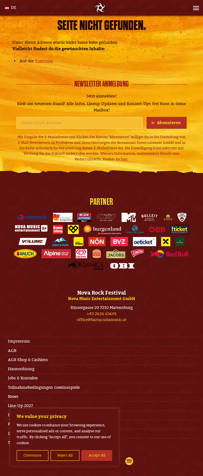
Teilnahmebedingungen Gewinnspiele (44, 387)
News (13, 396)
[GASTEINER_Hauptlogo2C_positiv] (60, 241)
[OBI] (122, 265)
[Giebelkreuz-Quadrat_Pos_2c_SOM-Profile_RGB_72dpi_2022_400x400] (165, 241)
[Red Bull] (169, 253)
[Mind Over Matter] (182, 217)
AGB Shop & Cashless (28, 359)
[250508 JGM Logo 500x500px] (168, 217)
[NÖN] (97, 241)
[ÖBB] (157, 229)
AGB (12, 350)
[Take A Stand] (73, 229)
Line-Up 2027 (20, 405)
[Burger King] (96, 253)
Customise (32, 455)
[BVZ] (119, 241)
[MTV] (128, 217)
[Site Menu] (194, 8)
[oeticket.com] (144, 241)
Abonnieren (169, 122)
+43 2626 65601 (102, 313)
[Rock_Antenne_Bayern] (84, 217)
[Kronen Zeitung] (58, 229)
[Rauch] (25, 253)
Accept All (97, 455)
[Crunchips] (137, 253)
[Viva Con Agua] (135, 229)
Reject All (65, 455)
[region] (64, 437)
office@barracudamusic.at (102, 319)
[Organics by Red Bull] (86, 265)
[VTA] (106, 217)
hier (124, 159)
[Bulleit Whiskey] (149, 217)
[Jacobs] (115, 253)
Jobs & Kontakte (23, 378)
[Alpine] (56, 253)
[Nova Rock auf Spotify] (129, 461)
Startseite (44, 61)
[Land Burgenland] (102, 229)
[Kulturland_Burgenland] (62, 217)
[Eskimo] (81, 253)
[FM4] (78, 241)
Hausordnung (21, 369)
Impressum (19, 341)
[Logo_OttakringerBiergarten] (179, 241)
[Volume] (33, 241)
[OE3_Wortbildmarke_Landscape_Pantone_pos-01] (32, 217)
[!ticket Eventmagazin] (179, 229)
